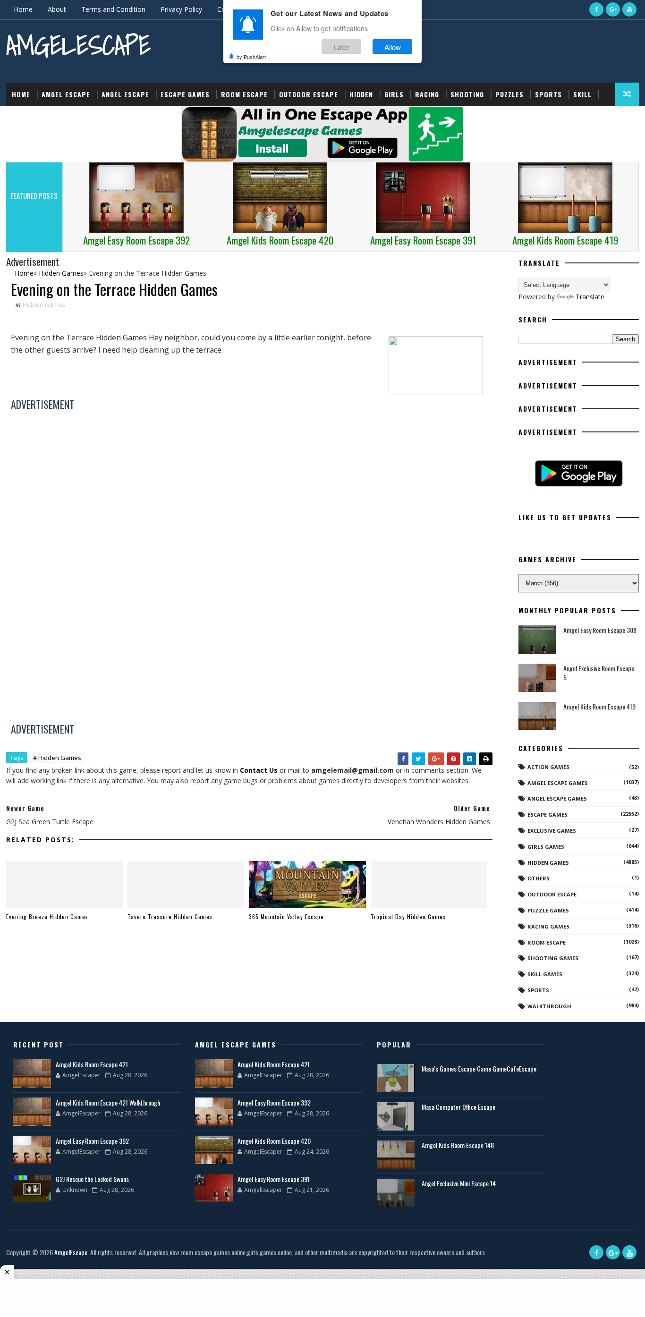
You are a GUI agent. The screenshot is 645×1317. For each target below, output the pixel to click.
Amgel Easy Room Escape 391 (274, 1179)
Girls (394, 94)
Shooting (467, 94)
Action (24, 118)
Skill (582, 94)
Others (538, 878)
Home (23, 9)
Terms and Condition (113, 9)
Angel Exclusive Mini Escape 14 (459, 1183)
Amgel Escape (66, 94)
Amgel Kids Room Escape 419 (599, 706)
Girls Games (545, 846)
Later (341, 46)
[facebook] (596, 9)
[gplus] (613, 9)
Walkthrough (549, 1006)
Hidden (361, 94)
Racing (427, 94)
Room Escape (244, 94)
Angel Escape (125, 94)
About (57, 9)
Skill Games (544, 974)
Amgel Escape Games (557, 782)
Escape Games (185, 94)
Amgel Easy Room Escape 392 (92, 1141)
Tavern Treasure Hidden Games (169, 916)
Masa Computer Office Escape (458, 1107)
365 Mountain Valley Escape (286, 916)
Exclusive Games (551, 830)
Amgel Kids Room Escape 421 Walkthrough (108, 1102)
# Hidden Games (57, 757)
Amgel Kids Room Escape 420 (274, 1141)
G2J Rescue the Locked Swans (92, 1179)
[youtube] (629, 9)
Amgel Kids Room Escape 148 (458, 1145)
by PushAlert (251, 56)
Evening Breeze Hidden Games (47, 916)
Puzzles (509, 94)
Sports (548, 94)
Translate (590, 296)
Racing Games (548, 926)
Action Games (548, 766)
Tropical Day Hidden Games (408, 916)
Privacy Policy (181, 9)
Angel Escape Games (557, 798)
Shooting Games (552, 958)
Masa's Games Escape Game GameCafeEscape (479, 1068)
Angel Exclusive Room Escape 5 (598, 673)
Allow (392, 46)
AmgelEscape (78, 45)
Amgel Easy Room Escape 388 (600, 630)
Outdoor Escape (308, 94)
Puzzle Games (548, 910)
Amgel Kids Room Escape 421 (92, 1064)
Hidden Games (44, 304)
